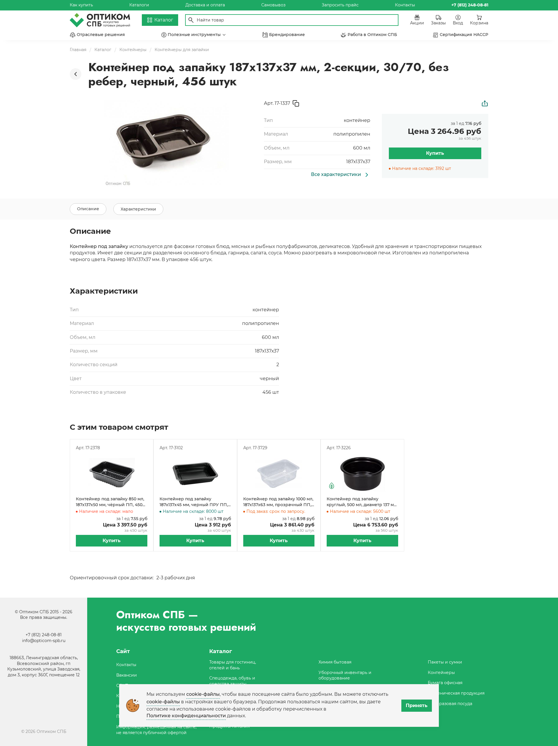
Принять (417, 705)
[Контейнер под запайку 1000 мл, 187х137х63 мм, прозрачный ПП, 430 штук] (279, 473)
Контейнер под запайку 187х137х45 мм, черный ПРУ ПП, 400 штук (194, 502)
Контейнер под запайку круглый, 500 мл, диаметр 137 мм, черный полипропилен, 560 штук (362, 502)
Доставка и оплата (205, 5)
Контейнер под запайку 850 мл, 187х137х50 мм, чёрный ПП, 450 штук (110, 502)
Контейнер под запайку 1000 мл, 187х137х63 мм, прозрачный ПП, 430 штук (278, 502)
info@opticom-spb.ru (43, 640)
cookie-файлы (203, 694)
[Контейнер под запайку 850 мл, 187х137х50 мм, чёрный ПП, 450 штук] (111, 473)
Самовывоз (273, 5)
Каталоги (139, 5)
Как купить (81, 5)
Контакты (405, 5)
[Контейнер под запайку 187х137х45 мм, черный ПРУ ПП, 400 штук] (195, 473)
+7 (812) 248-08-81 (44, 634)
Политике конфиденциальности (186, 715)
